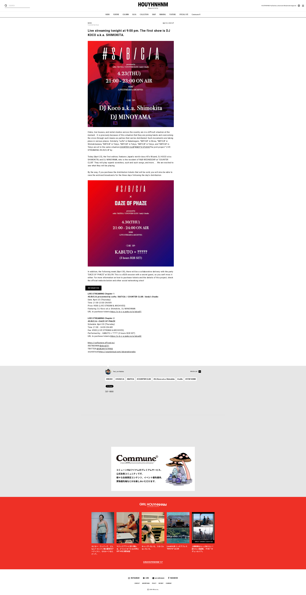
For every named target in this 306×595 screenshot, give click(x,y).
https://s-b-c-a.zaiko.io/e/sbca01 (126, 312)
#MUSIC (109, 379)
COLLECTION (144, 14)
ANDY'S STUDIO (142, 147)
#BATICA (130, 379)
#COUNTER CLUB (144, 379)
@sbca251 (104, 346)
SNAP (154, 14)
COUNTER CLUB (127, 147)
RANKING (162, 14)
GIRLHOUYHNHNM (153, 562)
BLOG (134, 14)
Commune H (196, 14)
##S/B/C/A (119, 379)
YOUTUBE (172, 14)
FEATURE (116, 14)
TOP (106, 391)
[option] (102, 533)
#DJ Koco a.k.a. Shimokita (164, 379)
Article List (193, 371)
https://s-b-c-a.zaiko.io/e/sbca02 (126, 336)
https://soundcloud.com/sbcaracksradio (117, 352)
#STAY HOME (190, 379)
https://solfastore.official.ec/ (101, 343)
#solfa (180, 379)
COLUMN (126, 14)
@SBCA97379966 (105, 349)
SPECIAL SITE (183, 14)
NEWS (108, 14)
